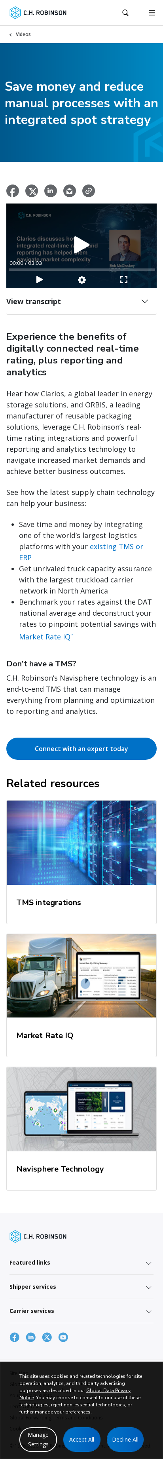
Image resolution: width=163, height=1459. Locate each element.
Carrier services (31, 1310)
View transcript (33, 301)
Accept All (81, 1439)
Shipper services (32, 1286)
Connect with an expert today (81, 748)
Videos (23, 34)
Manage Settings (38, 1439)
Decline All (125, 1439)
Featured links (29, 1262)
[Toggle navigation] (152, 12)
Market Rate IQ (46, 636)
